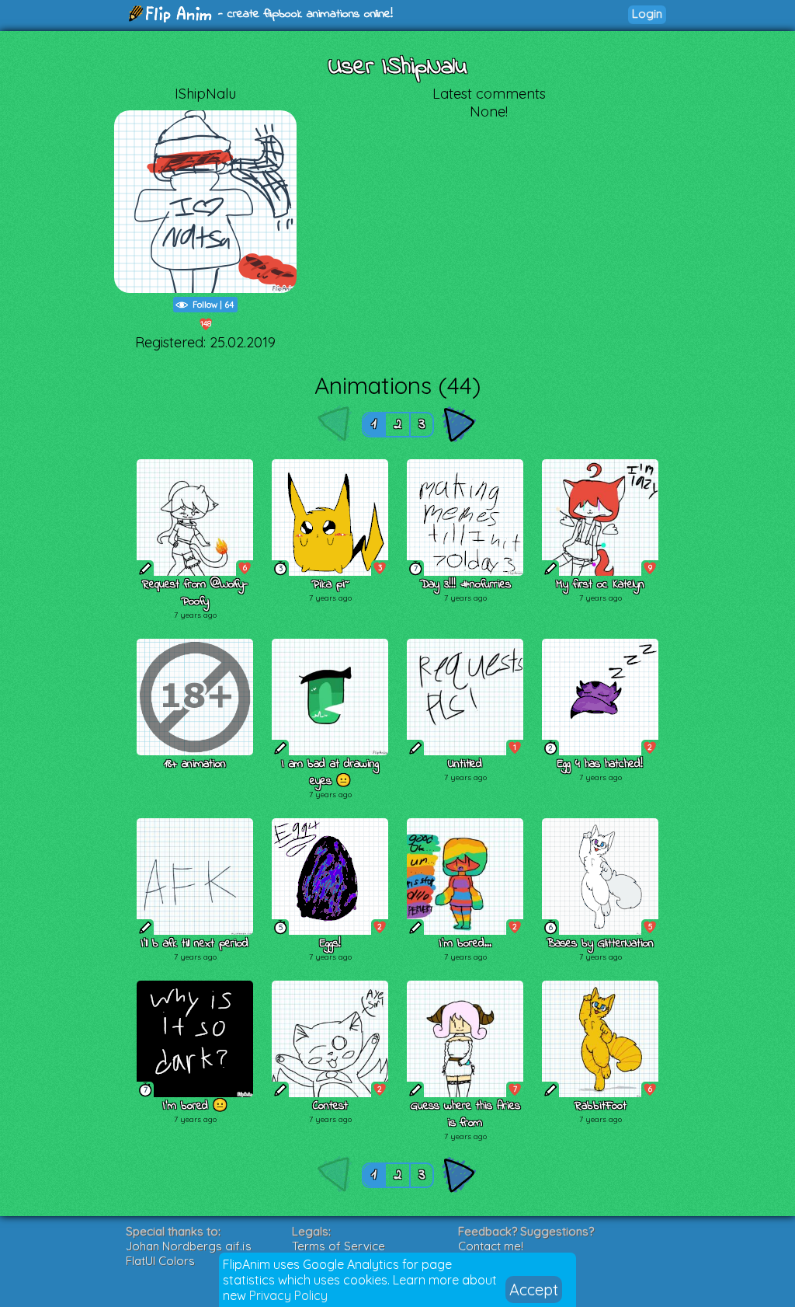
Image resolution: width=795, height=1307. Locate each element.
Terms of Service (338, 1246)
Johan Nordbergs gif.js (189, 1246)
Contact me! (490, 1246)
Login (647, 13)
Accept (533, 1289)
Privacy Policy (288, 1295)
